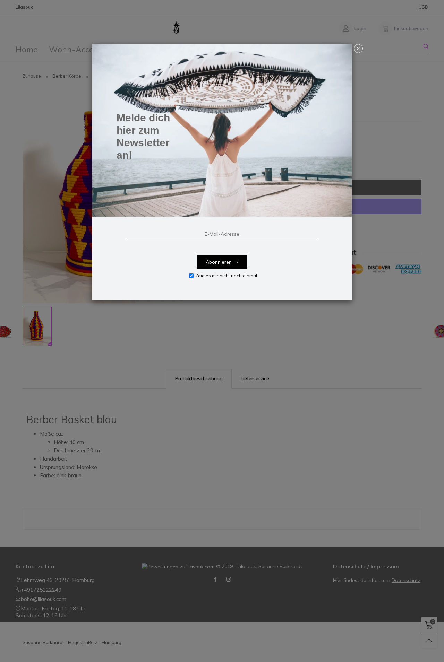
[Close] (358, 48)
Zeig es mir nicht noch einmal (226, 275)
